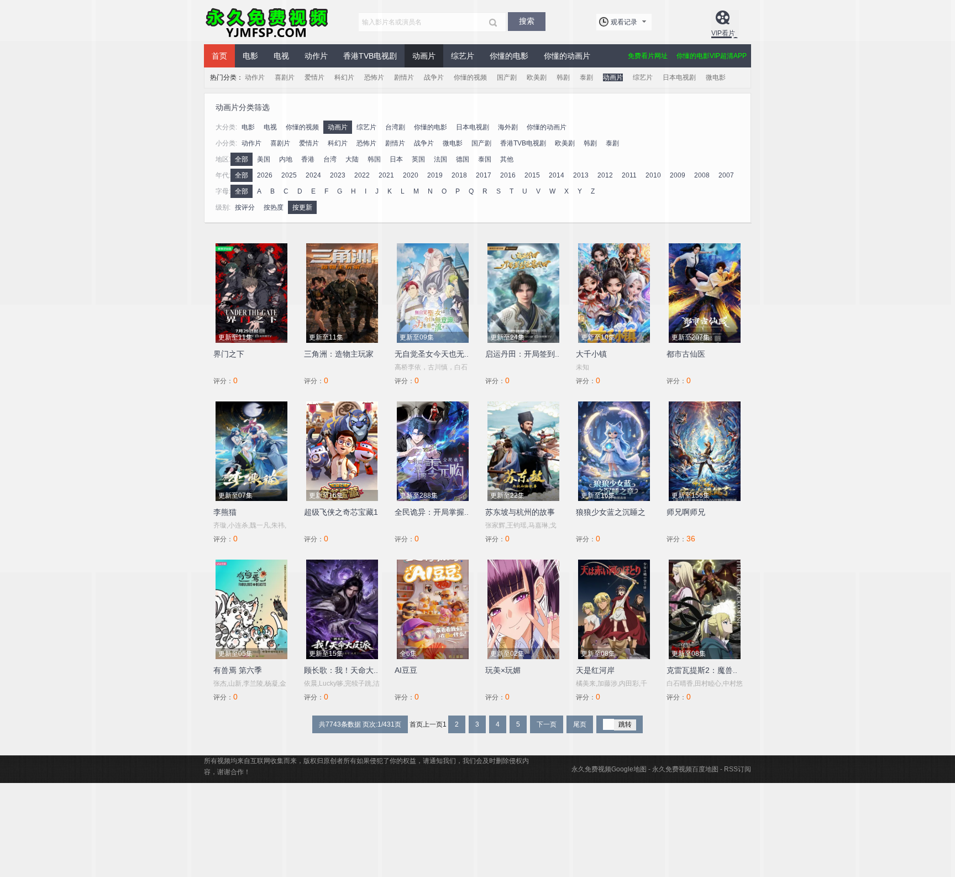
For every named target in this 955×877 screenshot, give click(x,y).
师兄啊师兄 (686, 512)
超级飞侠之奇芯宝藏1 (341, 512)
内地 (285, 159)
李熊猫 (225, 512)
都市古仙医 (686, 353)
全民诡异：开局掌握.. (432, 512)
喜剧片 (285, 77)
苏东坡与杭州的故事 (520, 512)
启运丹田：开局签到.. (522, 353)
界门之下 (228, 353)
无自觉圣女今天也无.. (432, 353)
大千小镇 (591, 353)
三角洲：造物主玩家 (339, 353)
